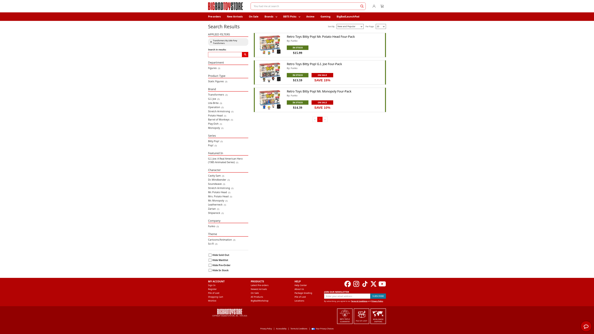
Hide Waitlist (220, 260)
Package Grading (303, 292)
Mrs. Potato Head (220, 196)
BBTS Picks (289, 16)
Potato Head (217, 115)
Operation (216, 107)
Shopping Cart (215, 296)
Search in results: (217, 49)
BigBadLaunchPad (348, 16)
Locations (299, 300)
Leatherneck (217, 204)
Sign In (211, 285)
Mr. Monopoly (218, 200)
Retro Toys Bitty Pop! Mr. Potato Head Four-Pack (321, 36)
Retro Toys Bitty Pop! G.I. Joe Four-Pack (314, 64)
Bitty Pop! (215, 141)
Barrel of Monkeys (220, 119)
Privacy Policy (377, 301)
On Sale (253, 16)
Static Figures (217, 81)
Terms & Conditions (359, 301)
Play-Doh (215, 123)
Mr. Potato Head (219, 192)
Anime (310, 16)
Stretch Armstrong (220, 111)
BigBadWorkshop (260, 300)
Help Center (301, 285)
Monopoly (215, 128)
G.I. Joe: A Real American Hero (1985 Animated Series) (225, 160)
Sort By (331, 26)
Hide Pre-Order (221, 265)
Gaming (325, 16)
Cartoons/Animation (221, 239)
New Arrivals (235, 16)
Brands (269, 16)
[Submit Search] (362, 6)
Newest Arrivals (259, 289)
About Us (299, 289)
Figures (214, 68)
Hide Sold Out (220, 255)
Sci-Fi (212, 243)
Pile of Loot (213, 292)
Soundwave (216, 184)
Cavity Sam (216, 175)
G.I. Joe (214, 99)
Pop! (212, 145)
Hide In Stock (220, 270)
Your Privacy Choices (325, 328)
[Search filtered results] (245, 54)
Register (212, 289)
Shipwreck (216, 213)
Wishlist (212, 300)
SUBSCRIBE (378, 296)
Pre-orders (214, 16)
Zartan (213, 208)
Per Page (370, 26)
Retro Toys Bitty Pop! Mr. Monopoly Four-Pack (319, 91)
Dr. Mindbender (219, 179)
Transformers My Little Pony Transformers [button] (223, 42)
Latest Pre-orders (260, 285)
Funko (213, 226)
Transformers (218, 94)
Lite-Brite (215, 103)
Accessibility (281, 328)
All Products (257, 296)
